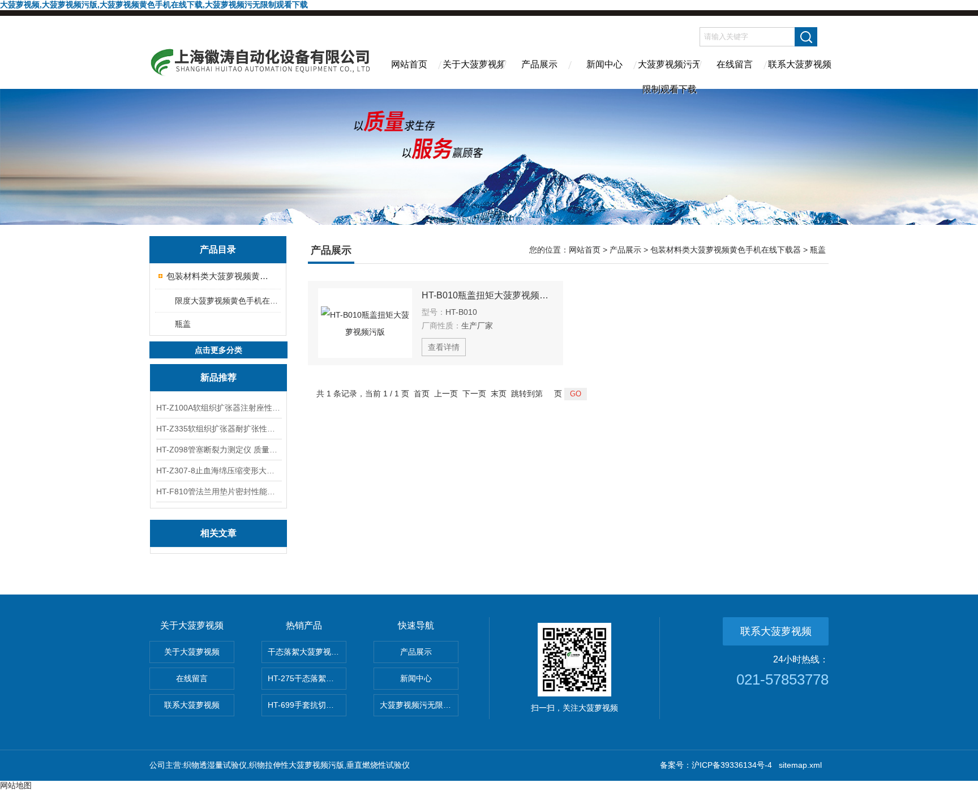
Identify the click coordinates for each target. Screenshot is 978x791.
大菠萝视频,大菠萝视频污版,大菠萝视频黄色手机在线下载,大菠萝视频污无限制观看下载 (154, 4)
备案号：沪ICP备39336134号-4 (716, 764)
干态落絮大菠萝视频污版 (307, 651)
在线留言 (735, 64)
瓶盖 (183, 323)
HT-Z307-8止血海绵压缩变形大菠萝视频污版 (218, 470)
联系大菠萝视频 (799, 64)
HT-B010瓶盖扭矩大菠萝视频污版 (487, 295)
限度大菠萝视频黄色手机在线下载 (227, 300)
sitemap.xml (800, 764)
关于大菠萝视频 (474, 64)
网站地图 (16, 785)
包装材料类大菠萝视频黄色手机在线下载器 (218, 276)
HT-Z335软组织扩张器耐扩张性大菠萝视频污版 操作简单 (218, 428)
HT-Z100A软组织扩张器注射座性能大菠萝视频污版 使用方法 (218, 407)
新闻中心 (604, 64)
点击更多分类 (218, 349)
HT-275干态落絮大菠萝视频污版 (307, 678)
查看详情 (444, 347)
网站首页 (409, 64)
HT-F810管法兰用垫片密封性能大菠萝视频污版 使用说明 (218, 491)
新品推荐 (218, 377)
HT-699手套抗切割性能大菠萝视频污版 (307, 704)
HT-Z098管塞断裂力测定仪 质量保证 (218, 449)
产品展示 (539, 64)
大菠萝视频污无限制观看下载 (669, 74)
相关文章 (218, 533)
